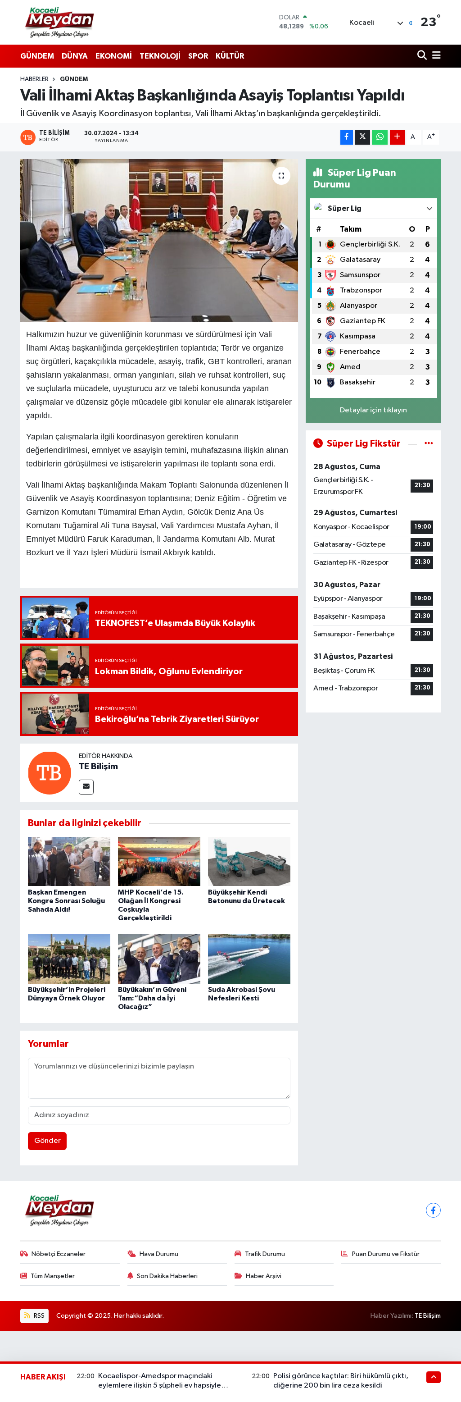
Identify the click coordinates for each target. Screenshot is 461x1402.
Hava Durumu (159, 1254)
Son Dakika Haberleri (167, 1276)
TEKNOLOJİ (160, 56)
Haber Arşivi (263, 1276)
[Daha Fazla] (397, 137)
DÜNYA (75, 56)
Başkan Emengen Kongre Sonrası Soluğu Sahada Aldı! (66, 901)
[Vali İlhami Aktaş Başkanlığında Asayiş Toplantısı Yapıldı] (159, 240)
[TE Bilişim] (49, 772)
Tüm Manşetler (53, 1276)
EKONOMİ (113, 56)
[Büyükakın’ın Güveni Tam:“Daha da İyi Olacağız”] (159, 959)
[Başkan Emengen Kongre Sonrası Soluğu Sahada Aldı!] (69, 861)
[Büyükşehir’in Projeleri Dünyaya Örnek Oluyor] (69, 959)
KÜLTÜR (230, 56)
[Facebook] (433, 1210)
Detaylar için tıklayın (373, 410)
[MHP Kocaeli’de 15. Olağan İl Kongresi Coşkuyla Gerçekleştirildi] (159, 861)
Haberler (34, 79)
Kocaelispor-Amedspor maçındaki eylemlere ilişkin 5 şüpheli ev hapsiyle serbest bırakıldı (159, 1385)
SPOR (198, 56)
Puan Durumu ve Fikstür (386, 1254)
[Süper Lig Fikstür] (429, 444)
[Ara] (423, 56)
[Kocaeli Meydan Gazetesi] (60, 22)
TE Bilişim (98, 766)
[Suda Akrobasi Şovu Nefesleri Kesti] (249, 959)
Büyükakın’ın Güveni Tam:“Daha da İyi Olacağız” (152, 998)
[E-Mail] (86, 787)
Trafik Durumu (265, 1254)
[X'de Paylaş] (362, 137)
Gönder (47, 1141)
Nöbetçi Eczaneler (59, 1254)
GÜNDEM (37, 56)
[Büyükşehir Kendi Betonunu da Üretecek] (249, 861)
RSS (38, 1315)
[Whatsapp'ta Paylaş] (380, 137)
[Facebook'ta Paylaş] (346, 137)
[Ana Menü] (435, 56)
